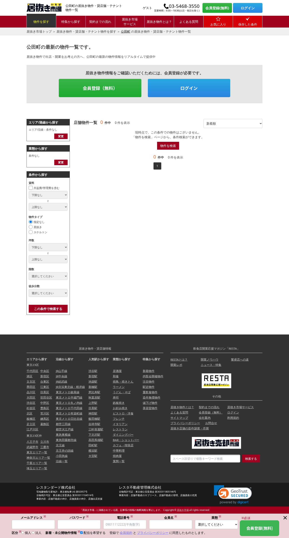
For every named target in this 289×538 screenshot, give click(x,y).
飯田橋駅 (94, 419)
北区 (29, 413)
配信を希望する (95, 533)
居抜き (38, 227)
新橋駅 (92, 387)
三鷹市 (44, 447)
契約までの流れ (100, 21)
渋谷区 (31, 403)
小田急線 (62, 456)
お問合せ (211, 423)
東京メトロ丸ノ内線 (69, 403)
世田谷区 (46, 397)
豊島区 (44, 408)
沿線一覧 (62, 461)
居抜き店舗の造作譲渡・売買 (189, 428)
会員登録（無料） (100, 88)
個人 (28, 533)
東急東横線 (63, 435)
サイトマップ (179, 418)
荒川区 (44, 413)
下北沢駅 (94, 435)
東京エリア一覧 (37, 452)
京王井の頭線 (65, 450)
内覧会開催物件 (153, 376)
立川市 (44, 442)
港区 (29, 376)
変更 (61, 136)
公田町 (125, 31)
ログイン (248, 8)
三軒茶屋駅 (95, 429)
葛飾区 (44, 424)
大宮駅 (92, 456)
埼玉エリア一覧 (37, 468)
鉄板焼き (119, 403)
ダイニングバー (123, 435)
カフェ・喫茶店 (123, 445)
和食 (116, 376)
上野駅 (92, 403)
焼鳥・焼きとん (123, 381)
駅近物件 (149, 387)
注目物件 (149, 381)
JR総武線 (61, 381)
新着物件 (149, 371)
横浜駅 (92, 450)
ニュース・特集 (211, 365)
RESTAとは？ (179, 359)
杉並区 (31, 408)
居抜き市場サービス (130, 21)
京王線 (60, 445)
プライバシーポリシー (185, 423)
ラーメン (119, 387)
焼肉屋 (117, 456)
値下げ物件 (150, 403)
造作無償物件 (151, 397)
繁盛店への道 (240, 359)
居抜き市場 (183, 510)
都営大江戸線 (65, 429)
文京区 (31, 381)
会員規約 (126, 533)
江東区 (44, 387)
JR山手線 (61, 371)
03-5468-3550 (184, 6)
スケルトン (40, 232)
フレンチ (119, 419)
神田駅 (92, 413)
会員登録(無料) (217, 8)
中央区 (44, 371)
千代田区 (32, 371)
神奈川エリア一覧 (38, 458)
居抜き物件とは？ (159, 21)
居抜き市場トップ (39, 31)
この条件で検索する (48, 309)
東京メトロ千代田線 (69, 408)
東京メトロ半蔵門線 (69, 397)
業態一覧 (119, 461)
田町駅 (92, 445)
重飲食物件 (150, 392)
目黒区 (44, 392)
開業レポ (176, 365)
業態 (216, 517)
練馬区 (44, 419)
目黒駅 (92, 408)
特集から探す (70, 21)
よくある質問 (188, 21)
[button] (233, 495)
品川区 (31, 392)
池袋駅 (92, 381)
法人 (38, 533)
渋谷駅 (92, 371)
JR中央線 (61, 376)
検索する (251, 459)
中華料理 (119, 450)
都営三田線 (63, 424)
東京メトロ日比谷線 (69, 419)
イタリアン (120, 424)
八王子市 (32, 442)
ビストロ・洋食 (123, 413)
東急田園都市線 (66, 440)
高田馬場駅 (95, 440)
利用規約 (233, 418)
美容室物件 (150, 408)
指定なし (39, 222)
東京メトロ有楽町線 (69, 413)
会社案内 (205, 418)
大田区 (31, 397)
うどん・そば (122, 392)
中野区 (44, 403)
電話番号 (125, 517)
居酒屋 (117, 371)
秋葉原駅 (94, 397)
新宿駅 (92, 376)
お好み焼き (120, 408)
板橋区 (31, 419)
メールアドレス (33, 517)
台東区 (44, 381)
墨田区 (31, 387)
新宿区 (44, 376)
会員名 (170, 517)
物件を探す (41, 21)
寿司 (116, 397)
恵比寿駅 (94, 392)
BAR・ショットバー (126, 440)
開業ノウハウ (209, 359)
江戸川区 (32, 429)
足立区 (31, 424)
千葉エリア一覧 (37, 463)
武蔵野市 (32, 447)
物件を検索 (168, 146)
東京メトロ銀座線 (67, 392)
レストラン (120, 429)
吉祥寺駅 (94, 424)
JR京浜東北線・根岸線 (70, 387)
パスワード (79, 517)
